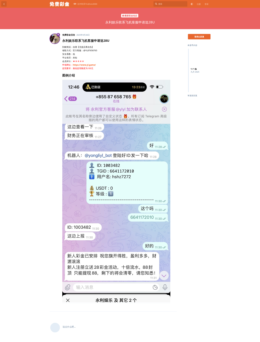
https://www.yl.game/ (84, 64)
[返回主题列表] (4, 4)
